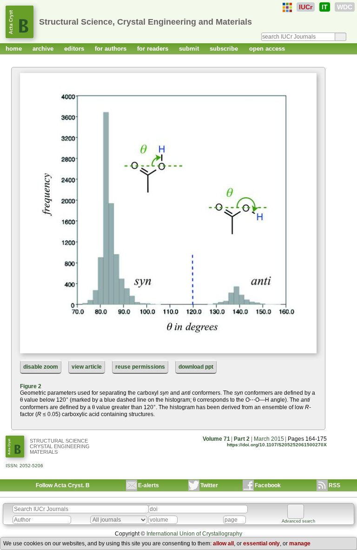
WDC (344, 7)
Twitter (209, 485)
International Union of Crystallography (194, 533)
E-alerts (148, 485)
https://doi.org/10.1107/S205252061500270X (277, 444)
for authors (111, 48)
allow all (223, 543)
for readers (153, 48)
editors (75, 48)
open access (267, 48)
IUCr (305, 7)
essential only (261, 543)
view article (87, 367)
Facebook (268, 485)
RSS (334, 485)
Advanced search (298, 521)
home (15, 48)
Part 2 (242, 439)
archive (44, 48)
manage (300, 543)
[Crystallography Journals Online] (287, 7)
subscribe (225, 48)
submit (190, 48)
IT (325, 7)
